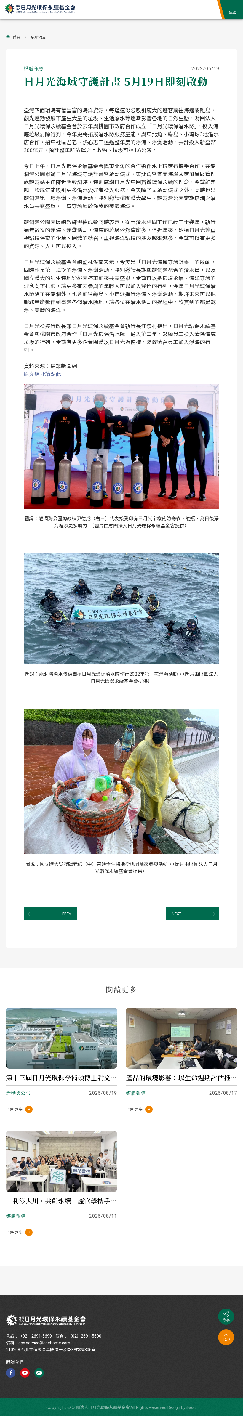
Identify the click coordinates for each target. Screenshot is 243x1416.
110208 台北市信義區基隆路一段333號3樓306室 (51, 1349)
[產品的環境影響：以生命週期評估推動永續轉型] (181, 1038)
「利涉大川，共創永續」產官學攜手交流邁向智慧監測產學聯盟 (97, 1200)
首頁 (16, 37)
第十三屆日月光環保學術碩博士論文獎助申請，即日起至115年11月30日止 (112, 1077)
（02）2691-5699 (35, 1336)
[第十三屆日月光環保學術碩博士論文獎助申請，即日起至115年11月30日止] (61, 1038)
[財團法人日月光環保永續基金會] (46, 1320)
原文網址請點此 (42, 374)
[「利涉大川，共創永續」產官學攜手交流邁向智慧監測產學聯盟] (61, 1161)
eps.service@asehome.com (44, 1342)
